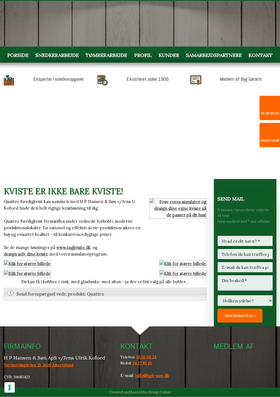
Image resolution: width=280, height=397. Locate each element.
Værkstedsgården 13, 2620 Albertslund (38, 365)
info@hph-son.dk (152, 375)
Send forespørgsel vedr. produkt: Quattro (60, 294)
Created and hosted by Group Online (140, 392)
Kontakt (261, 55)
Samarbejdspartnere (214, 55)
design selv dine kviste (26, 254)
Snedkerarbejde (57, 55)
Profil (143, 55)
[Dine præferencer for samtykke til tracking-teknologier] (9, 387)
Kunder (169, 55)
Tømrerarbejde (106, 55)
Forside (17, 55)
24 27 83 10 (142, 363)
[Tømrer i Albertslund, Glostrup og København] (47, 22)
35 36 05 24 (146, 357)
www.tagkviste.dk (73, 247)
